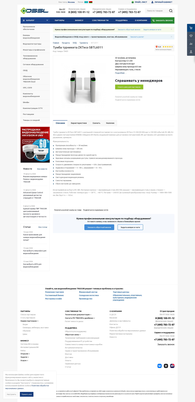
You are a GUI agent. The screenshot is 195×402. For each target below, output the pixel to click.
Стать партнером (28, 318)
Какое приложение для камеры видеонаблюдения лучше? (34, 237)
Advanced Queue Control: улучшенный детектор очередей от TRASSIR (33, 195)
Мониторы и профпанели (34, 50)
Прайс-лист (141, 2)
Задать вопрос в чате (152, 29)
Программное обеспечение (29, 28)
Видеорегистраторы (32, 44)
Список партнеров (28, 314)
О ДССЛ (113, 314)
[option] (35, 145)
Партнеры (59, 20)
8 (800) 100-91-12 (78, 12)
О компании (141, 20)
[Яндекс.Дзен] (166, 366)
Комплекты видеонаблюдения (31, 95)
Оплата (68, 360)
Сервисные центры (73, 364)
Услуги (23, 360)
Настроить (11, 394)
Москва (71, 2)
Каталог (30, 20)
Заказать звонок (164, 20)
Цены (25, 334)
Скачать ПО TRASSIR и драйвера (79, 318)
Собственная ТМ (100, 20)
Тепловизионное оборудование (30, 57)
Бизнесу (79, 20)
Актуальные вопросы (74, 347)
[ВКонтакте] (159, 366)
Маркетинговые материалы (121, 334)
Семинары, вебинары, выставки (36, 327)
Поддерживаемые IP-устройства (78, 341)
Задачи (24, 357)
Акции (25, 324)
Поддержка (121, 20)
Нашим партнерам (29, 321)
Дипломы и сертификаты (120, 321)
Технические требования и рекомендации (82, 338)
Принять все (27, 394)
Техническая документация (77, 314)
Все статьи (43, 227)
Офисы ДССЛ (115, 327)
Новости (113, 337)
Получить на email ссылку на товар (128, 97)
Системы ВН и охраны (29, 344)
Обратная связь (72, 334)
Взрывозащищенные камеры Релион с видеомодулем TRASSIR (35, 179)
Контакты (114, 324)
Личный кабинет (163, 2)
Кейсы (23, 350)
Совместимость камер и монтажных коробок (83, 344)
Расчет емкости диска (74, 321)
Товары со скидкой (31, 120)
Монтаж (68, 354)
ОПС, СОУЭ (27, 88)
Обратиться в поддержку (75, 331)
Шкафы (26, 102)
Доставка (69, 357)
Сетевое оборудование (33, 64)
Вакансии (113, 318)
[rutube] (172, 366)
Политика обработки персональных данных (128, 331)
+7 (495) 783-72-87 (104, 12)
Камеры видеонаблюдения (31, 36)
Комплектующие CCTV (33, 108)
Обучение (27, 331)
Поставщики (28, 114)
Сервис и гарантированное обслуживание (82, 351)
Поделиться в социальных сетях (127, 100)
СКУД (25, 70)
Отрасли (24, 354)
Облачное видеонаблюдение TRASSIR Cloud (31, 79)
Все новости (42, 169)
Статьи (68, 367)
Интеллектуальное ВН (30, 347)
